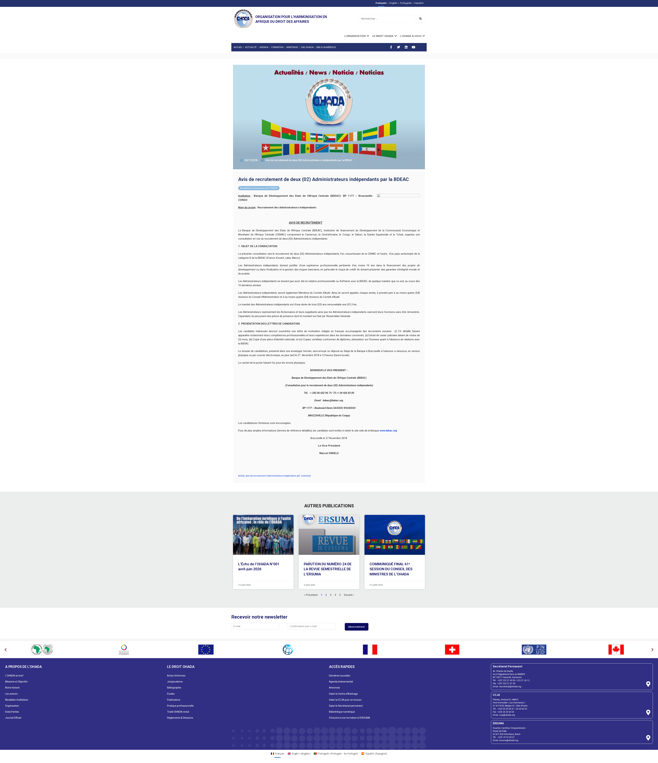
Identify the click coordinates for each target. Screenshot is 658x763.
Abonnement (356, 626)
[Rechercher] (420, 19)
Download (306, 476)
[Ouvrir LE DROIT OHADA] (395, 36)
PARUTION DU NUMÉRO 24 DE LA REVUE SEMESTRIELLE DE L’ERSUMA (328, 569)
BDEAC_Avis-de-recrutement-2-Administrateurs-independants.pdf (269, 476)
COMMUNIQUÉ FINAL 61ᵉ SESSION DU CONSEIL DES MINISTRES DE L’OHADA (391, 569)
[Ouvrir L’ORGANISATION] (368, 36)
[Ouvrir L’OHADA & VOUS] (423, 36)
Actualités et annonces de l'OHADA (259, 188)
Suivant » (349, 595)
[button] (5, 649)
